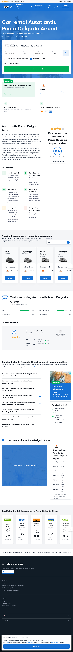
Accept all (36, 646)
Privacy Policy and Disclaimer (10, 590)
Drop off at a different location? (17, 59)
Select (10, 278)
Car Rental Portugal (16, 552)
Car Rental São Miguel (43, 552)
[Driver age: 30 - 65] (31, 59)
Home (6, 552)
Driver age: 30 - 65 (39, 59)
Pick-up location (9, 44)
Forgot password (7, 601)
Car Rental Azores (29, 552)
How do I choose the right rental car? (13, 585)
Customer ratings (58, 161)
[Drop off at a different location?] (5, 59)
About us (4, 580)
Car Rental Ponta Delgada (59, 552)
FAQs (3, 583)
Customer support (38, 7)
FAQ (31, 7)
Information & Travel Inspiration (19, 7)
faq (35, 367)
